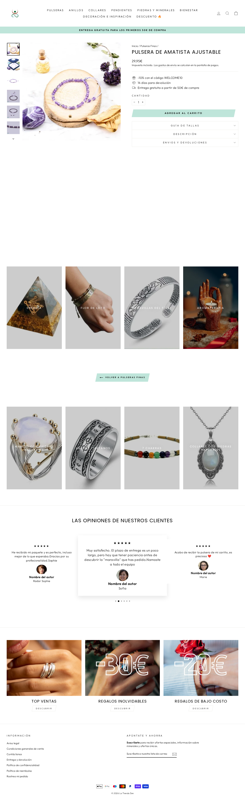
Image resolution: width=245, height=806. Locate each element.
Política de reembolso (19, 770)
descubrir (122, 708)
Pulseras (55, 10)
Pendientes (121, 10)
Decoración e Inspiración (107, 16)
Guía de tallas (185, 125)
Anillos (76, 10)
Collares (97, 10)
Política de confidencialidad (23, 765)
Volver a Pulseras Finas (124, 377)
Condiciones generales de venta (25, 748)
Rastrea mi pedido (17, 776)
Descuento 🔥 (149, 16)
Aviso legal (13, 743)
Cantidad (141, 95)
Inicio (135, 46)
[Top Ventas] (44, 668)
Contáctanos (14, 754)
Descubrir (44, 708)
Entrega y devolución (19, 759)
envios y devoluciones (185, 142)
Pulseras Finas (148, 46)
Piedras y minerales (156, 10)
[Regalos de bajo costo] (201, 668)
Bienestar (189, 10)
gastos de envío (167, 65)
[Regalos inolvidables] (122, 668)
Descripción (185, 134)
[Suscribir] (174, 754)
